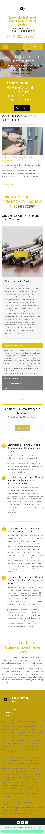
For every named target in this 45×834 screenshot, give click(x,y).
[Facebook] (18, 822)
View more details (8, 184)
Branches (9, 715)
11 (21, 73)
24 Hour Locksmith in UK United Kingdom (22, 58)
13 (26, 73)
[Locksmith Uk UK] (5, 699)
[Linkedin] (26, 822)
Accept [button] (33, 831)
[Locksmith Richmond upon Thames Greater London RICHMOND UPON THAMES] (22, 8)
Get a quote (33, 46)
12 (23, 73)
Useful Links (10, 713)
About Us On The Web (13, 710)
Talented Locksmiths (12, 378)
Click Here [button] (38, 827)
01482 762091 (24, 36)
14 (29, 73)
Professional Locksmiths (14, 383)
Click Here (21, 254)
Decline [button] (12, 831)
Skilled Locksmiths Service (14, 345)
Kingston (23, 427)
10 (18, 73)
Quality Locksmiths (11, 388)
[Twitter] (22, 822)
